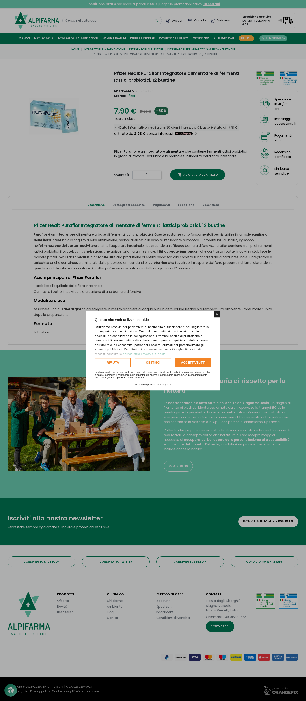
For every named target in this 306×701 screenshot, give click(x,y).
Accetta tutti (193, 362)
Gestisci (153, 362)
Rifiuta (113, 362)
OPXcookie (141, 384)
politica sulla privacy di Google (144, 354)
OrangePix (165, 384)
